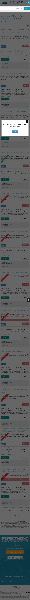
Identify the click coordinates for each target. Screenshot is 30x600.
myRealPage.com (15, 588)
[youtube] (17, 557)
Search (27, 8)
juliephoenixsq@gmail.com (16, 548)
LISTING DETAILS (5, 59)
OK (15, 131)
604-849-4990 (16, 545)
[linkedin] (13, 557)
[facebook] (9, 557)
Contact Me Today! (15, 552)
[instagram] (20, 557)
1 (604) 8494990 (4, 66)
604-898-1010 (17, 547)
